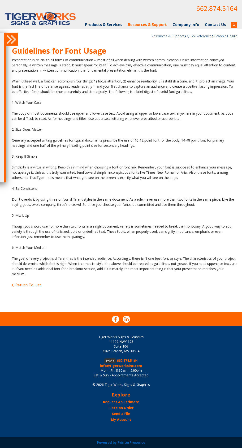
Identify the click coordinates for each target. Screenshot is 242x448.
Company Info (186, 24)
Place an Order (121, 407)
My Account (121, 419)
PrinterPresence (131, 442)
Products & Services (103, 24)
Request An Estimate (121, 402)
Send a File (121, 413)
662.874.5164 (216, 8)
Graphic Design (225, 36)
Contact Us (215, 24)
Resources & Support (147, 24)
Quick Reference (199, 36)
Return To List (28, 285)
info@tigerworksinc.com (121, 365)
